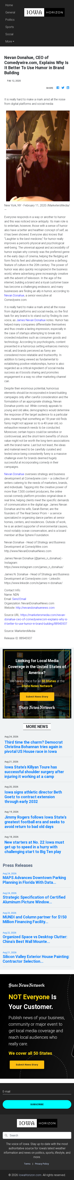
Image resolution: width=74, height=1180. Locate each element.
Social (9, 34)
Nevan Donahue (14, 295)
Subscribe (37, 1104)
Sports (9, 27)
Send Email (19, 599)
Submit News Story (37, 696)
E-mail (6, 1091)
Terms (27, 1163)
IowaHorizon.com (30, 1175)
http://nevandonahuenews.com (35, 607)
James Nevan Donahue (31, 320)
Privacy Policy (42, 1163)
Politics (10, 19)
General (10, 12)
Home (10, 5)
